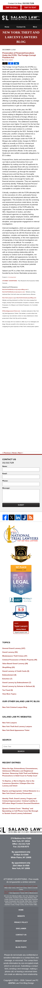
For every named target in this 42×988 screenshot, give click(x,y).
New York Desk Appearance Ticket (15, 730)
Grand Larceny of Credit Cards (15, 671)
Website (21, 916)
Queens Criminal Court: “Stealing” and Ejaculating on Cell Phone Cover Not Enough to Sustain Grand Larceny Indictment (20, 811)
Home (7, 27)
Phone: (5, 481)
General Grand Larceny (13, 648)
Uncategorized (12, 277)
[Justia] (24, 517)
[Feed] (30, 517)
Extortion (7, 679)
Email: (4, 473)
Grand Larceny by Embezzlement (16, 682)
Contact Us (21, 27)
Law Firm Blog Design (21, 983)
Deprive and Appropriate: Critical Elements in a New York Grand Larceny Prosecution (21, 792)
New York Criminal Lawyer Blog (14, 707)
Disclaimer (21, 928)
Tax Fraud (7, 690)
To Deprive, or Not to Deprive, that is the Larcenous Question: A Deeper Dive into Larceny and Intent (18, 783)
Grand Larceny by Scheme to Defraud (18, 686)
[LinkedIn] (18, 517)
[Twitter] (12, 517)
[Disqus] (21, 357)
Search (21, 751)
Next (20, 453)
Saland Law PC (31, 980)
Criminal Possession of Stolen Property (19, 660)
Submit (21, 505)
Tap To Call (12, 8)
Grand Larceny (10, 652)
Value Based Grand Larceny (15, 663)
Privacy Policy (21, 922)
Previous (6, 453)
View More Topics (9, 694)
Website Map (21, 941)
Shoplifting (8, 667)
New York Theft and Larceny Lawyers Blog (21, 18)
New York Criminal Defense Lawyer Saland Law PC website (20, 886)
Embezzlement (9, 675)
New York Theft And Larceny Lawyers (17, 726)
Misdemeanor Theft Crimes (14, 656)
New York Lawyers (9, 723)
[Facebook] (5, 517)
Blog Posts (21, 947)
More (35, 27)
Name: (4, 466)
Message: (6, 488)
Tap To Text (30, 8)
